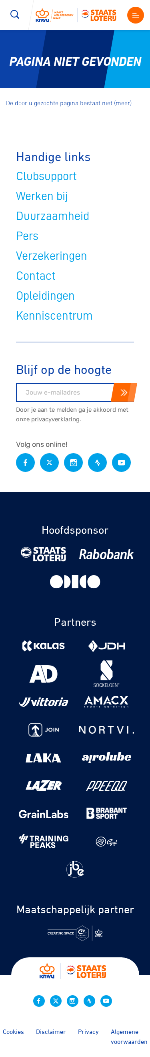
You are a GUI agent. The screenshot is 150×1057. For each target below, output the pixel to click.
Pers (27, 236)
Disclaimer (51, 1031)
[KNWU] (79, 15)
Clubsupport (46, 176)
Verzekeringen (51, 256)
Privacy (88, 1031)
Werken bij (42, 196)
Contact (36, 276)
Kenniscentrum (54, 316)
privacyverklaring (55, 419)
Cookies (13, 1031)
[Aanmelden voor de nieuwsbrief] (124, 392)
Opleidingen (45, 296)
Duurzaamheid (52, 216)
